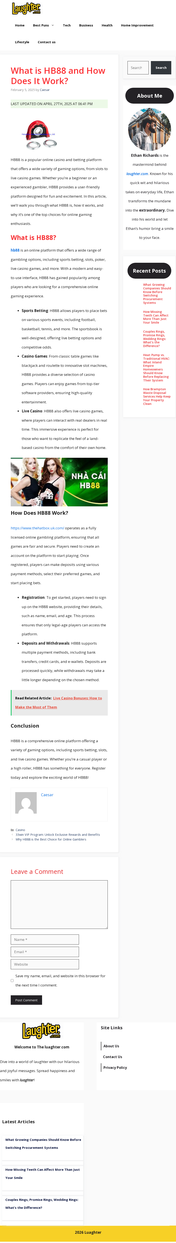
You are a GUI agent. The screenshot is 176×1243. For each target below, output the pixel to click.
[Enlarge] (165, 113)
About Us (111, 1046)
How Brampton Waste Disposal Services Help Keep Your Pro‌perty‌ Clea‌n (157, 396)
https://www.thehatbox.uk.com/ (37, 527)
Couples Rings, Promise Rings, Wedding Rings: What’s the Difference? (154, 338)
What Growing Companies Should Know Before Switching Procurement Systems (157, 294)
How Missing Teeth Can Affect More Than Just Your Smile (155, 317)
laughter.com (137, 173)
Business (86, 25)
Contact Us (112, 1056)
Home (19, 25)
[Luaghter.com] (27, 8)
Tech (67, 25)
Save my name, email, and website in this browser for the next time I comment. (60, 980)
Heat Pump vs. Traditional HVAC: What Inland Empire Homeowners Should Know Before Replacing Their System (156, 367)
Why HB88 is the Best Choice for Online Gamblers (51, 839)
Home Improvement (137, 25)
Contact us (47, 42)
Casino (20, 830)
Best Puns (41, 25)
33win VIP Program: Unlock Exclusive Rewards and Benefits (58, 835)
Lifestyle (22, 42)
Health (107, 25)
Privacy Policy (115, 1067)
